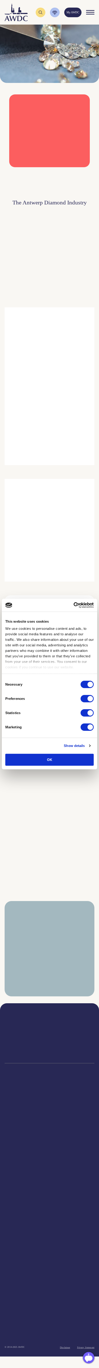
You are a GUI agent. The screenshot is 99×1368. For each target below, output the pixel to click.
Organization (49, 1188)
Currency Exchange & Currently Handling (49, 1158)
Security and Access (49, 1135)
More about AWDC (52, 426)
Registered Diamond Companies (49, 1153)
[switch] (87, 698)
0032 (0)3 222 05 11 (72, 1030)
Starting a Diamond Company (49, 1130)
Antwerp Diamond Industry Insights (63, 444)
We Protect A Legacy (49, 1170)
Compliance (49, 1107)
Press (49, 1282)
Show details (74, 746)
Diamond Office (49, 1112)
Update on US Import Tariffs (45, 176)
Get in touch (72, 1335)
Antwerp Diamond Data (49, 1230)
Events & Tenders (49, 1271)
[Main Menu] (90, 12)
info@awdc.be (72, 1034)
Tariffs (49, 1141)
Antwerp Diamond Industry (49, 1235)
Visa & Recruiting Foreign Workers (49, 1164)
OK (49, 759)
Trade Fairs (49, 1118)
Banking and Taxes (49, 1124)
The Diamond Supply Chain (49, 1241)
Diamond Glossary (50, 1247)
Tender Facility (49, 1211)
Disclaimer (65, 1347)
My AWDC (26, 1335)
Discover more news (49, 905)
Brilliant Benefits (49, 1147)
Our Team (49, 1205)
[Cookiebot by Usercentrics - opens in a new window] (73, 605)
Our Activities (50, 1194)
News (49, 1277)
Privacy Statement (85, 1347)
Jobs (49, 1200)
